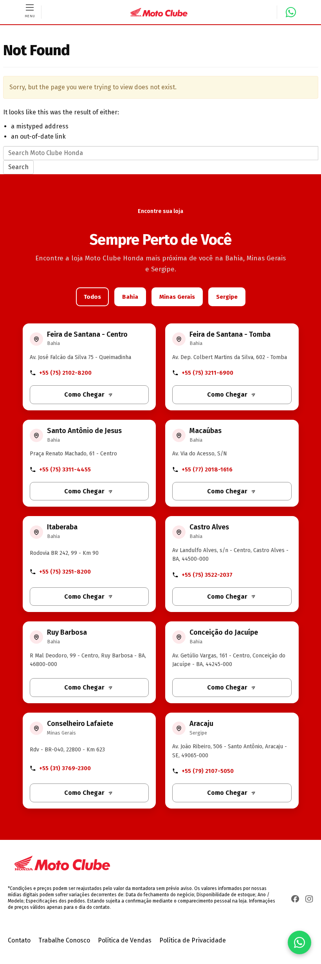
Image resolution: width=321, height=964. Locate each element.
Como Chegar (84, 394)
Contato (19, 940)
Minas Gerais (177, 296)
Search (18, 167)
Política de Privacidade (192, 940)
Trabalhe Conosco (64, 940)
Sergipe (227, 296)
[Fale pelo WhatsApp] (299, 942)
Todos (92, 296)
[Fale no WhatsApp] (288, 12)
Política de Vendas (124, 940)
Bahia (130, 296)
